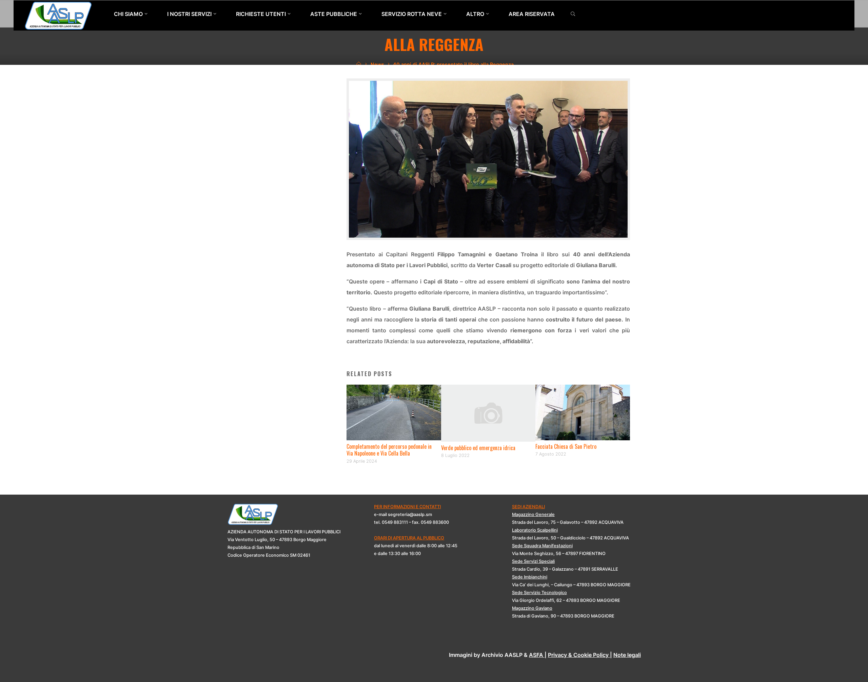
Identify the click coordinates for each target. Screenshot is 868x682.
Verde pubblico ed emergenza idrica (478, 448)
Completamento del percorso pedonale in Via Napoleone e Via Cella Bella (389, 450)
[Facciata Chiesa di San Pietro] (582, 411)
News (377, 64)
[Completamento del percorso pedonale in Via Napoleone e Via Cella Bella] (394, 411)
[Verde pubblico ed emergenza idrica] (488, 412)
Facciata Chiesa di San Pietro (565, 446)
